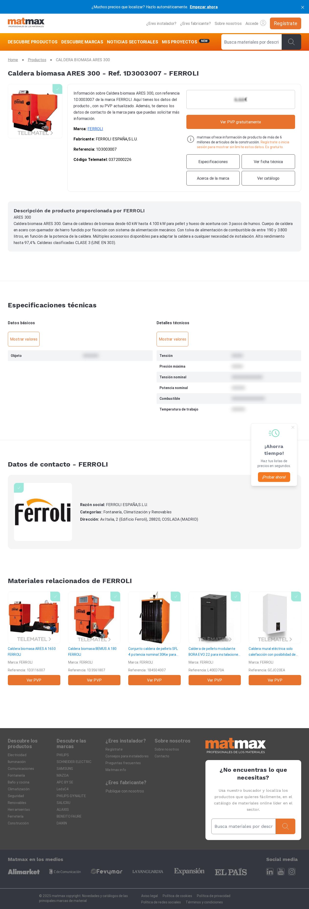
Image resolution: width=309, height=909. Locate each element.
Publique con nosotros (125, 791)
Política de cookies (177, 896)
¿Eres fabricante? (195, 23)
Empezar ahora (204, 6)
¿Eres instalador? (161, 23)
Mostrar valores (23, 339)
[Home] (26, 23)
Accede (251, 23)
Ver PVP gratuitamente (240, 121)
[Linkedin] (269, 871)
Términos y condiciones (204, 902)
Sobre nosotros (228, 23)
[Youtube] (280, 871)
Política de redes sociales (161, 902)
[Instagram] (291, 871)
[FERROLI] (43, 512)
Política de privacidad (213, 896)
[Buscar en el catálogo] (291, 42)
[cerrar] (302, 7)
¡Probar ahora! (274, 477)
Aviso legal (149, 896)
